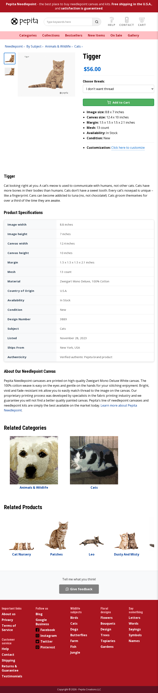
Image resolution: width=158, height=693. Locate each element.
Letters (134, 618)
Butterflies (78, 635)
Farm (74, 641)
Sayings (135, 629)
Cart (142, 25)
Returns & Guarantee (10, 668)
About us (8, 614)
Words (133, 623)
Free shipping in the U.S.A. (131, 4)
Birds (74, 618)
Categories (28, 35)
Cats (73, 623)
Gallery (133, 35)
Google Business (42, 622)
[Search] (96, 22)
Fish (73, 647)
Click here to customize (128, 147)
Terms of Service (9, 627)
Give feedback (81, 589)
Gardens (107, 647)
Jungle (75, 652)
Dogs (74, 629)
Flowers (107, 618)
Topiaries (108, 641)
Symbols (135, 635)
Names (134, 641)
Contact (126, 25)
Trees (105, 635)
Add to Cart (121, 102)
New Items (96, 35)
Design (106, 629)
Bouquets (108, 623)
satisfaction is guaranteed (82, 8)
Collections (51, 35)
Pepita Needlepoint (21, 4)
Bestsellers (73, 35)
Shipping (8, 660)
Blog (39, 614)
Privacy (7, 620)
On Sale (116, 35)
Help (111, 25)
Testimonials (12, 676)
